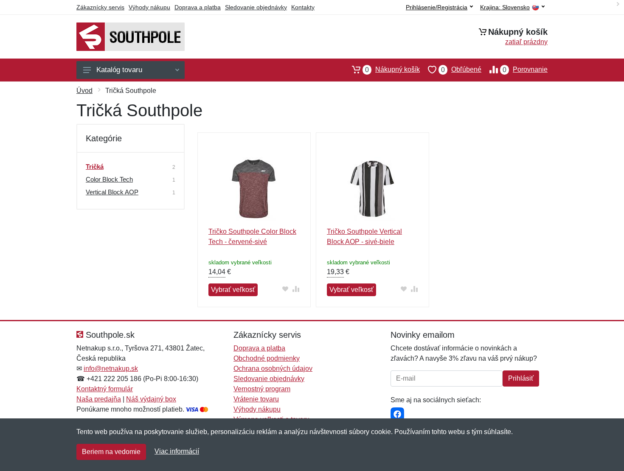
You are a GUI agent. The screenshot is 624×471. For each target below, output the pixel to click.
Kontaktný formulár (104, 388)
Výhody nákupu (149, 7)
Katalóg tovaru (119, 70)
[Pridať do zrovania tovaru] (296, 288)
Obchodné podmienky (266, 358)
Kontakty (303, 7)
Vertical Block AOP (112, 192)
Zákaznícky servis (100, 7)
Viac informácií (177, 451)
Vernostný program (261, 388)
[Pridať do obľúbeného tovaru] (285, 288)
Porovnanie (525, 69)
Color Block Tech (109, 179)
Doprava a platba (197, 7)
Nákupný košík (392, 69)
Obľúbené (461, 69)
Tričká (95, 166)
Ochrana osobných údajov (272, 368)
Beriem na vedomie (111, 451)
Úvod (84, 90)
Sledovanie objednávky (256, 7)
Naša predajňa (98, 399)
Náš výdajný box (151, 399)
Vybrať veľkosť (233, 289)
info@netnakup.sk (111, 368)
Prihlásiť (521, 378)
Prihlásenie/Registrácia (436, 7)
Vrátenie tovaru (256, 399)
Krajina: (505, 7)
